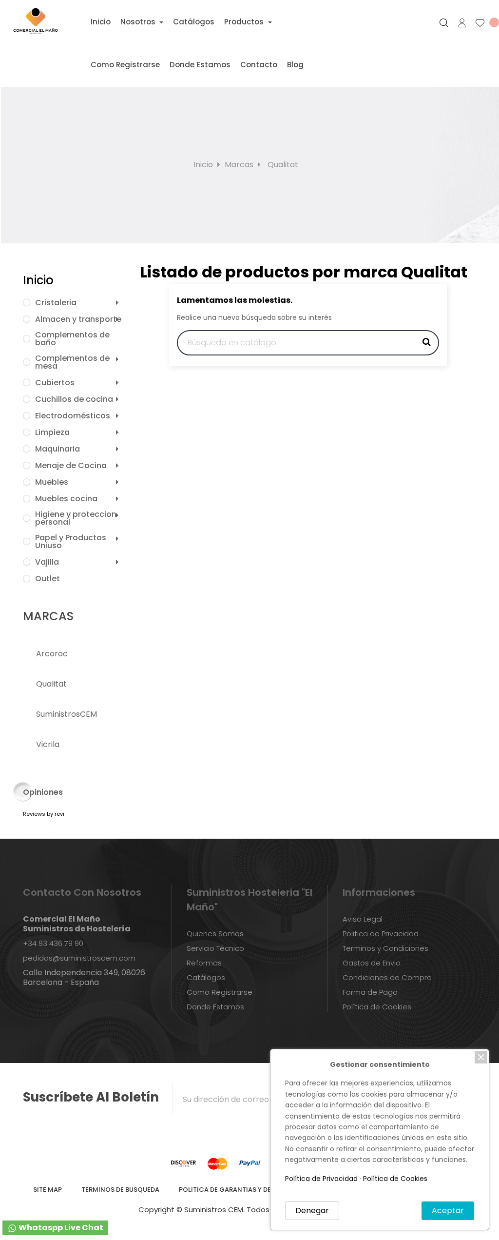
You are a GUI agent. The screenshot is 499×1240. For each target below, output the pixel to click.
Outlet (47, 579)
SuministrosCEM (66, 714)
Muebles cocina (66, 499)
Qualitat (51, 684)
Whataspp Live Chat (60, 1227)
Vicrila (47, 744)
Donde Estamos (215, 1007)
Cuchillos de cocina (74, 399)
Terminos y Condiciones (385, 948)
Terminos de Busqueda (120, 1189)
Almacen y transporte (78, 319)
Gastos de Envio (372, 963)
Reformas (204, 963)
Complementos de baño (72, 339)
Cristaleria (56, 303)
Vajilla (47, 562)
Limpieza (52, 432)
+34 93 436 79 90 (53, 943)
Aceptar (448, 1210)
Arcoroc (52, 653)
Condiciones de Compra (387, 977)
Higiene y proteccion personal (75, 518)
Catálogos (206, 977)
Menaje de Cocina (71, 466)
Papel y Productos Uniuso (70, 542)
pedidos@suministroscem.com (79, 958)
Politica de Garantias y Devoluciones (246, 1189)
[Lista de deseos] (483, 23)
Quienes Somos (215, 933)
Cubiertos (55, 383)
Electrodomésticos (72, 416)
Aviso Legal (363, 919)
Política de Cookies (377, 1007)
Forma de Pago (370, 992)
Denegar (312, 1210)
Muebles (51, 482)
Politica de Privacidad (381, 933)
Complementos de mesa (72, 362)
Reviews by (43, 814)
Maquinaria (57, 449)
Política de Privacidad (321, 1178)
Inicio (38, 280)
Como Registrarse (219, 992)
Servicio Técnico (215, 948)
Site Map (47, 1189)
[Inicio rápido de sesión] (458, 23)
